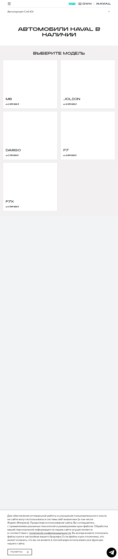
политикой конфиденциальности (50, 533)
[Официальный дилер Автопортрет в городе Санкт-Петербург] (94, 3)
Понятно (16, 552)
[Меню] (9, 4)
